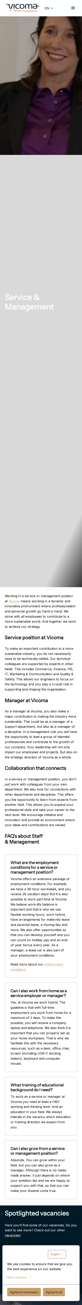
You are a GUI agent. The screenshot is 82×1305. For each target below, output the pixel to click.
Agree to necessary (24, 1292)
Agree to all (54, 1292)
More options (17, 1277)
